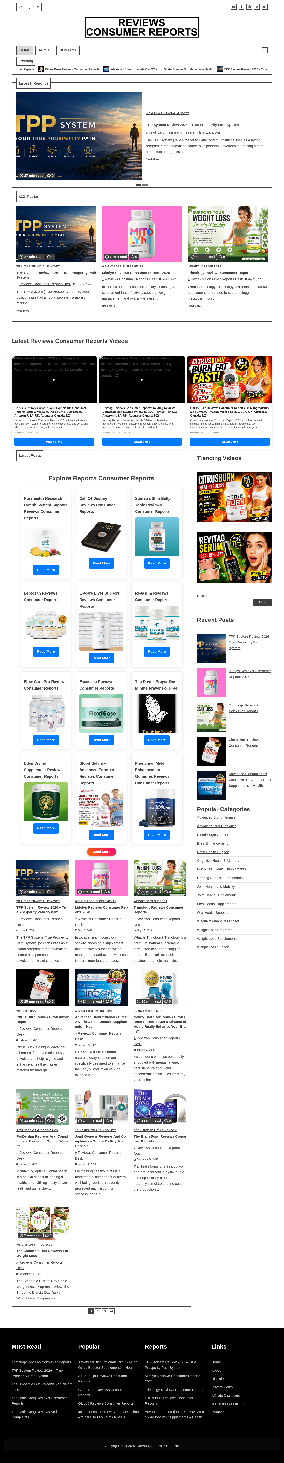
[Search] (265, 50)
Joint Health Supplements (217, 895)
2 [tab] (143, 185)
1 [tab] (138, 185)
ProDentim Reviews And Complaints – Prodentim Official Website (42, 1141)
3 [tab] (146, 185)
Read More (152, 159)
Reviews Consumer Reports (156, 1446)
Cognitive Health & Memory (155, 1130)
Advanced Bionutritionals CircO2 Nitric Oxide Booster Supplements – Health (59, 69)
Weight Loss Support (204, 266)
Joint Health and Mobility (95, 1130)
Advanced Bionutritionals (95, 1011)
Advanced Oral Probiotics (37, 1130)
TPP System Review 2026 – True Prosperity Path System (160, 69)
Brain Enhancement (149, 1011)
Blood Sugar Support (213, 835)
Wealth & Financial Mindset (167, 113)
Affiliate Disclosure (226, 1395)
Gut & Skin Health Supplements (221, 869)
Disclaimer (220, 1379)
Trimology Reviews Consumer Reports (220, 273)
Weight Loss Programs (34, 1245)
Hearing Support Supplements (220, 878)
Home (25, 50)
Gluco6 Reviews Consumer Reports (105, 1403)
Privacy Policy (222, 1387)
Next (112, 1311)
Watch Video (54, 441)
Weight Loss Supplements (122, 266)
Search (203, 596)
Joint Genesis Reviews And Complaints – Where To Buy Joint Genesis (100, 1141)
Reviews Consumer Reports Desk (175, 133)
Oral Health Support (212, 913)
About (45, 50)
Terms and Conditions (228, 1404)
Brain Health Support (213, 852)
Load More (101, 852)
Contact (68, 50)
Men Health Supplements (216, 904)
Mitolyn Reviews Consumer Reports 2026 (236, 69)
